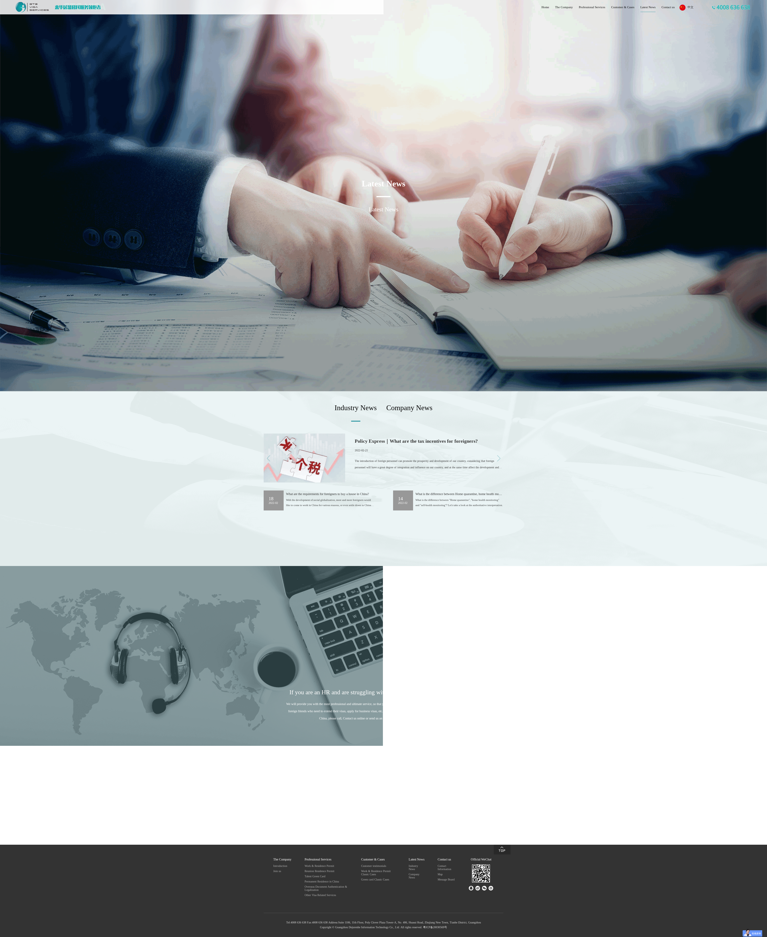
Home (545, 7)
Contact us (668, 7)
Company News (414, 876)
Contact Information (444, 867)
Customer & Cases (622, 7)
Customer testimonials (373, 865)
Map (440, 874)
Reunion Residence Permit (319, 871)
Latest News (648, 7)
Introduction (280, 865)
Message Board (446, 879)
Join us (277, 871)
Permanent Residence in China (322, 881)
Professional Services (592, 7)
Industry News (413, 867)
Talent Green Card (315, 876)
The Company (564, 7)
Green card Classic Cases (375, 879)
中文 (690, 7)
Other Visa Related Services (320, 895)
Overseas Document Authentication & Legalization (326, 888)
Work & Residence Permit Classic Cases (376, 873)
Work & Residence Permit (319, 865)
